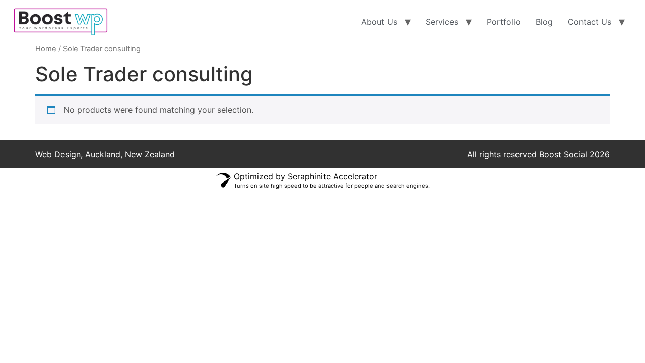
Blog (544, 22)
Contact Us (589, 22)
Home (45, 48)
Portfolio (504, 22)
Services (442, 22)
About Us (379, 22)
